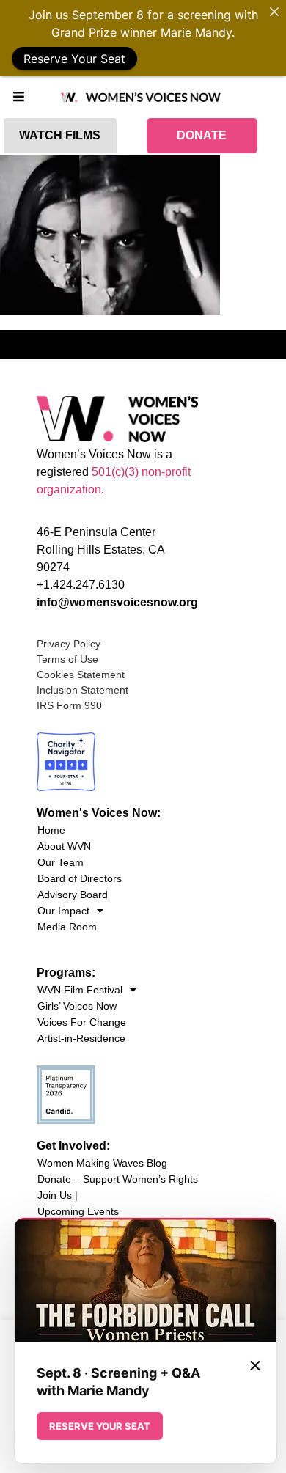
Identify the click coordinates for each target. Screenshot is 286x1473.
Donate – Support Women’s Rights (117, 1179)
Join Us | (57, 1195)
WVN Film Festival (79, 990)
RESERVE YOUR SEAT (99, 1426)
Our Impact (63, 911)
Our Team (60, 862)
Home (51, 830)
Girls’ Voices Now (77, 1006)
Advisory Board (72, 894)
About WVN (64, 846)
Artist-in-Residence (81, 1038)
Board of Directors (79, 878)
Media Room (67, 927)
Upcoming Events (78, 1211)
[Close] (274, 11)
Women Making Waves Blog (102, 1163)
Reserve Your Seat (74, 58)
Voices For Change (81, 1022)
